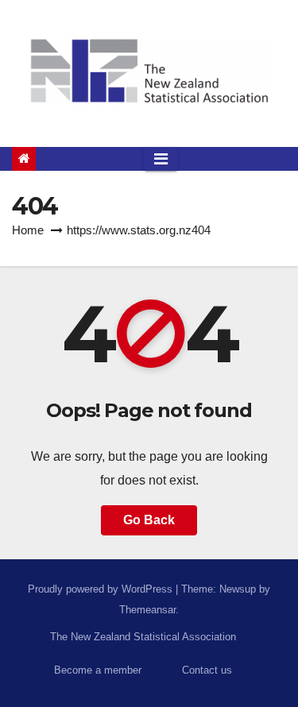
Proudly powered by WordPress (102, 589)
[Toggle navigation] (161, 159)
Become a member (97, 670)
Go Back (149, 520)
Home (28, 230)
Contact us (207, 670)
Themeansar (147, 610)
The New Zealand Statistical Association (143, 637)
